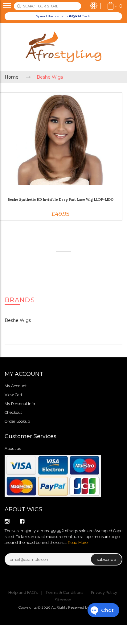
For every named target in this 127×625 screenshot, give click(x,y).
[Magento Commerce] (63, 46)
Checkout (13, 412)
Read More (78, 542)
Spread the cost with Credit (63, 16)
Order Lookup (17, 421)
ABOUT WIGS (23, 509)
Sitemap (63, 600)
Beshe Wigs (18, 320)
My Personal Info (20, 403)
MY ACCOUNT (24, 374)
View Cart (13, 395)
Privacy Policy (104, 592)
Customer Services (30, 436)
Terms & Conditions (64, 592)
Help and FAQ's (23, 592)
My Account (16, 386)
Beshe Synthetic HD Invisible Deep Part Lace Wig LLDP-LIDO (60, 199)
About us (13, 448)
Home (11, 77)
